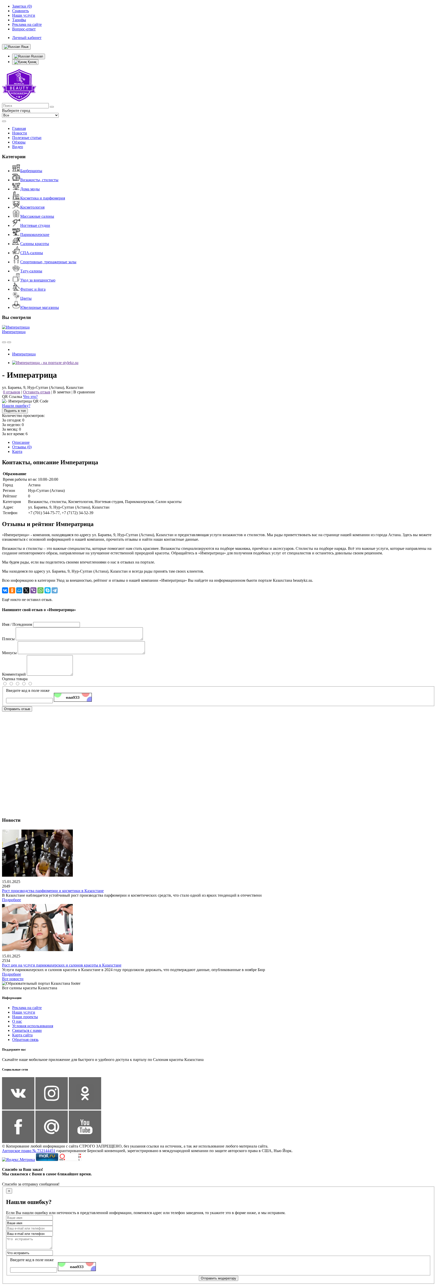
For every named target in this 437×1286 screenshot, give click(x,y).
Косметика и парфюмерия (42, 198)
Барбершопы (31, 171)
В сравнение (84, 392)
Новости (19, 133)
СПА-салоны (31, 253)
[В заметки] (9, 342)
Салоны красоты (34, 244)
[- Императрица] (45, 362)
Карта (17, 451)
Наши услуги (23, 1012)
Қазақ (31, 62)
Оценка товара (15, 679)
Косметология (32, 207)
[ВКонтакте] (5, 590)
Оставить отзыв (36, 392)
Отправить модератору (218, 1278)
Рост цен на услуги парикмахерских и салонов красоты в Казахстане (61, 965)
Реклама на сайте (27, 1008)
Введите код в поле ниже (28, 690)
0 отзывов (11, 392)
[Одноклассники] (12, 590)
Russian (36, 56)
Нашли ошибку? (16, 406)
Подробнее (11, 900)
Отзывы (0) (22, 447)
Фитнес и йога (33, 289)
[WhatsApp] (40, 590)
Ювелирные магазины (39, 307)
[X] (26, 590)
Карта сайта (22, 1035)
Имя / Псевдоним (17, 624)
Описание (21, 442)
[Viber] (33, 590)
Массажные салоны (37, 216)
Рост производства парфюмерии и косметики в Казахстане (53, 891)
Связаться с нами (27, 1030)
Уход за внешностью (37, 280)
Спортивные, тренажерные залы (48, 262)
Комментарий (14, 674)
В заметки (62, 392)
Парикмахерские (34, 234)
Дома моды (30, 189)
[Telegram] (55, 590)
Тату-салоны (31, 271)
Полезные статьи (26, 137)
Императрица (14, 332)
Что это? (30, 396)
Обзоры (19, 142)
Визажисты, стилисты (39, 180)
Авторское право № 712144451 (28, 1151)
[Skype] (48, 590)
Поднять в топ (15, 411)
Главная (19, 128)
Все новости (13, 979)
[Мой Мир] (19, 590)
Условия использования (32, 1026)
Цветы (26, 298)
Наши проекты (25, 1017)
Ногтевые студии (35, 225)
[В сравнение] (4, 342)
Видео (17, 147)
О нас (17, 1021)
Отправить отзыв (17, 709)
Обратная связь (25, 1039)
